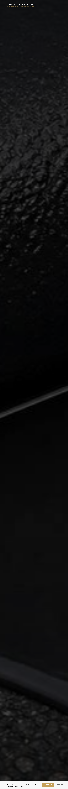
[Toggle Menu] (4, 5)
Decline (60, 785)
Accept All (48, 785)
